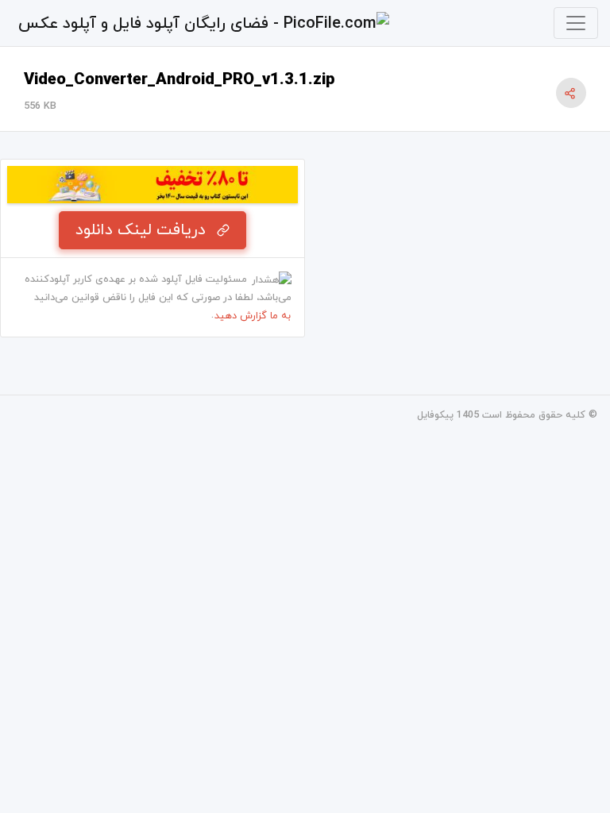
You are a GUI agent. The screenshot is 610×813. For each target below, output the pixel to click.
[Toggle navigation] (576, 23)
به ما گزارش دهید (252, 316)
